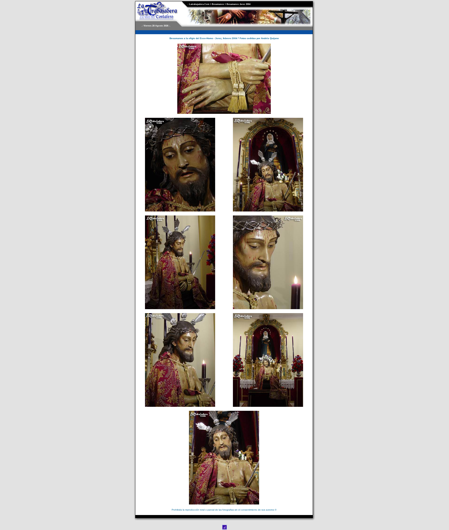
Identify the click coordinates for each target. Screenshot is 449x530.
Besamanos (218, 4)
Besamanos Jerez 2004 (238, 4)
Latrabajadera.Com (198, 4)
